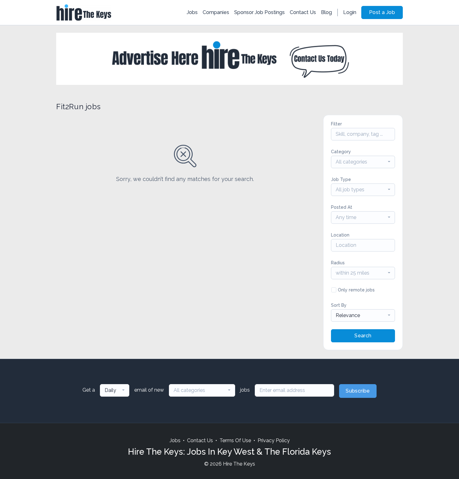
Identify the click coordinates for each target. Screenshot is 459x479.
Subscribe (358, 391)
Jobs (192, 12)
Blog (326, 12)
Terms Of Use (235, 440)
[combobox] (363, 162)
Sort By (339, 305)
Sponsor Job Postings (259, 12)
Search (362, 336)
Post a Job (382, 12)
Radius (338, 262)
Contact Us (303, 12)
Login (349, 12)
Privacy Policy (274, 440)
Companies (216, 12)
